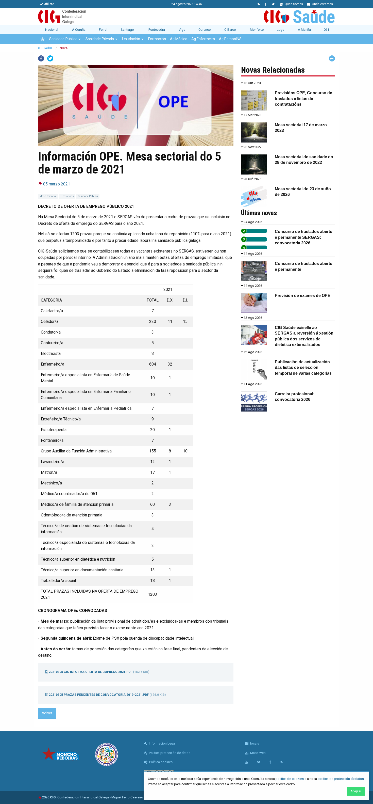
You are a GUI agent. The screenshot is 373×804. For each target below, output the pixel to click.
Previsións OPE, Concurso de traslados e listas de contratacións (303, 98)
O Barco (230, 29)
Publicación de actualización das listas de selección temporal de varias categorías (303, 367)
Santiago (127, 29)
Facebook (41, 58)
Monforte (257, 29)
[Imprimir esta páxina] (332, 58)
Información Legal (162, 743)
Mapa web (257, 753)
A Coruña (79, 29)
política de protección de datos (341, 779)
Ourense (204, 29)
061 (326, 29)
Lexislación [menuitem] (131, 39)
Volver (47, 713)
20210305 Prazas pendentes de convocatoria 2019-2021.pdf (107, 695)
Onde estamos (322, 4)
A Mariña (304, 29)
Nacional (51, 29)
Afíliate (49, 4)
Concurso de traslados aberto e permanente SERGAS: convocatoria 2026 (303, 237)
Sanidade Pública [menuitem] (63, 39)
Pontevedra (156, 29)
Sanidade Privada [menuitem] (100, 39)
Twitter (50, 58)
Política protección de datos (169, 753)
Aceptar (355, 791)
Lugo (280, 29)
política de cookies (290, 779)
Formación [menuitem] (157, 39)
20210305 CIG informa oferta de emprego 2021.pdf (98, 672)
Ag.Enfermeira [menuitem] (203, 39)
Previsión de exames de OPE (302, 295)
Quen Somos (293, 4)
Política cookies (160, 762)
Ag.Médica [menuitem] (178, 39)
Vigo (182, 29)
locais (254, 743)
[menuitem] (42, 39)
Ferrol (103, 29)
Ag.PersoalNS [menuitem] (230, 39)
